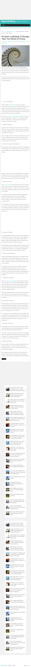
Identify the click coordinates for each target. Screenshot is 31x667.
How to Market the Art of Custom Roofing (17, 477)
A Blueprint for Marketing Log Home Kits (16, 495)
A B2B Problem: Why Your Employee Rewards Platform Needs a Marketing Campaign (17, 413)
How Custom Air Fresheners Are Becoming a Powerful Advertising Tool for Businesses (17, 472)
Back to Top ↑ (27, 665)
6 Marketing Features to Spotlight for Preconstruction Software (16, 484)
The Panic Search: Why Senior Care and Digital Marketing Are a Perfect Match (17, 501)
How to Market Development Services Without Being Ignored (17, 466)
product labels (11, 104)
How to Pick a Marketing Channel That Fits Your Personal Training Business (17, 507)
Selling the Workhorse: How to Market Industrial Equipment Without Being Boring (17, 395)
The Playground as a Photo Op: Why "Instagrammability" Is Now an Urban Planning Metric (17, 437)
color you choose (7, 184)
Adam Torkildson (9, 41)
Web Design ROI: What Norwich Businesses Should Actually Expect (17, 513)
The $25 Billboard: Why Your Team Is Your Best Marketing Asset (16, 490)
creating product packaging (11, 280)
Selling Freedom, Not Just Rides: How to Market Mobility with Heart (17, 461)
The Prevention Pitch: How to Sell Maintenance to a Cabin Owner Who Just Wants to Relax (17, 389)
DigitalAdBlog (4, 665)
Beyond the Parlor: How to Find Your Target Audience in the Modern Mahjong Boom (17, 443)
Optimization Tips (10, 31)
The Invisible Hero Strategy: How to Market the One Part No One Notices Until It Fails (17, 419)
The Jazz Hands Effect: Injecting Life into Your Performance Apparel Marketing (17, 455)
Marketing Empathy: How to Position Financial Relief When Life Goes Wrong (17, 407)
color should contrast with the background (15, 116)
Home (3, 31)
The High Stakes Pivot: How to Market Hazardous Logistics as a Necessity (17, 425)
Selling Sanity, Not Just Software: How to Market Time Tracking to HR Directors (17, 401)
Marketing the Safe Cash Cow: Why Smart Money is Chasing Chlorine (17, 431)
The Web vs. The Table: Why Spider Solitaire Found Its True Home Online (17, 449)
